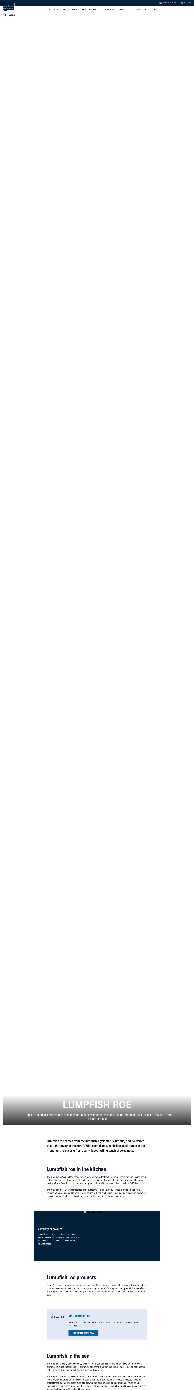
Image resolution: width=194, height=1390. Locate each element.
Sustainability (70, 9)
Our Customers (89, 9)
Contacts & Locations (146, 9)
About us (53, 9)
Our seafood (109, 9)
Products (125, 9)
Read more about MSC (83, 1332)
